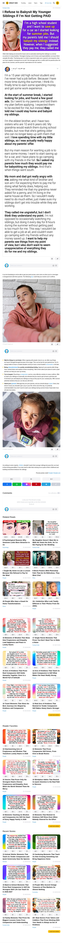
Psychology (6, 547)
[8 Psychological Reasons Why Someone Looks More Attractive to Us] (17, 528)
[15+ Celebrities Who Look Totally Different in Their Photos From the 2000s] (46, 589)
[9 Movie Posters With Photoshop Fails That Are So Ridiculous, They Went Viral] (46, 558)
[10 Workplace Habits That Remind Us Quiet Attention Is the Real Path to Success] (46, 767)
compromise (24, 374)
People (4, 578)
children (21, 465)
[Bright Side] (12, 3)
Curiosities (35, 892)
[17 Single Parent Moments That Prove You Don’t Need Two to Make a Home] (46, 625)
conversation (49, 364)
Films (33, 578)
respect (51, 383)
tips (32, 276)
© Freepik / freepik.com (8, 344)
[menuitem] (23, 3)
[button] (12, 479)
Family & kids (6, 8)
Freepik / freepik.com (54, 473)
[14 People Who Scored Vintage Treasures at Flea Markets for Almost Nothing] (46, 873)
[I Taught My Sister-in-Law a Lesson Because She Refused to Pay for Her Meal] (17, 558)
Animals (5, 861)
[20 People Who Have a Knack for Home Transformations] (17, 589)
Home (4, 606)
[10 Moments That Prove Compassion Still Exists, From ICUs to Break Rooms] (46, 737)
